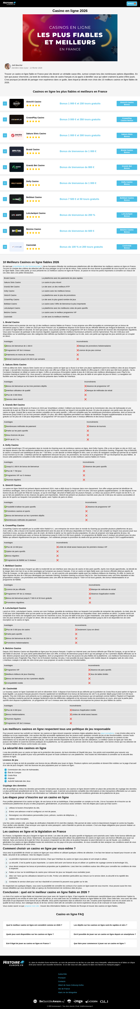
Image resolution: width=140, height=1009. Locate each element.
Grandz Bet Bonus (127, 167)
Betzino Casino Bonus (127, 231)
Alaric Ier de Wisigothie (67, 992)
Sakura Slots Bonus (127, 135)
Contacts (61, 981)
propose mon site (32, 906)
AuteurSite (62, 974)
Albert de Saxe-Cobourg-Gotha (71, 985)
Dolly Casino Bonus (127, 183)
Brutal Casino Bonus (127, 151)
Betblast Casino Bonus (127, 199)
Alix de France (64, 989)
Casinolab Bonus (126, 247)
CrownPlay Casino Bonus (127, 119)
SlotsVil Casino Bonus (127, 103)
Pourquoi (61, 978)
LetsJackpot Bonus (127, 215)
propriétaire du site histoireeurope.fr (27, 266)
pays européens (107, 733)
